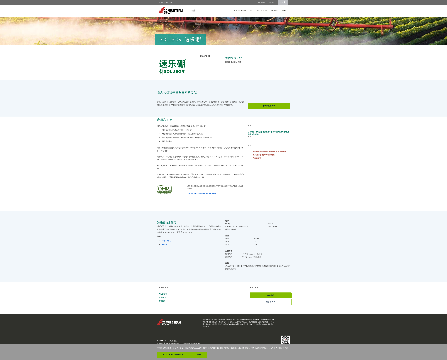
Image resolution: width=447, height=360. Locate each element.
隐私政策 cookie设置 (172, 343)
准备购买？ (270, 302)
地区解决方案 (262, 11)
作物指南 (275, 11)
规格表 (164, 244)
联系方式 (271, 2)
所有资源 (162, 301)
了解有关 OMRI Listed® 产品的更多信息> (202, 194)
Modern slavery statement (191, 343)
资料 (284, 11)
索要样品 (270, 295)
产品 (159, 21)
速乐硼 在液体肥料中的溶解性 (263, 155)
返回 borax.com (166, 2)
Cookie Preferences (174, 354)
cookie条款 (271, 348)
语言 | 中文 (261, 2)
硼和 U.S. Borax (240, 11)
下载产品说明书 (269, 106)
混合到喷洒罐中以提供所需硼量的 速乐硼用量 (269, 152)
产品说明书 (257, 158)
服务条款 (160, 343)
